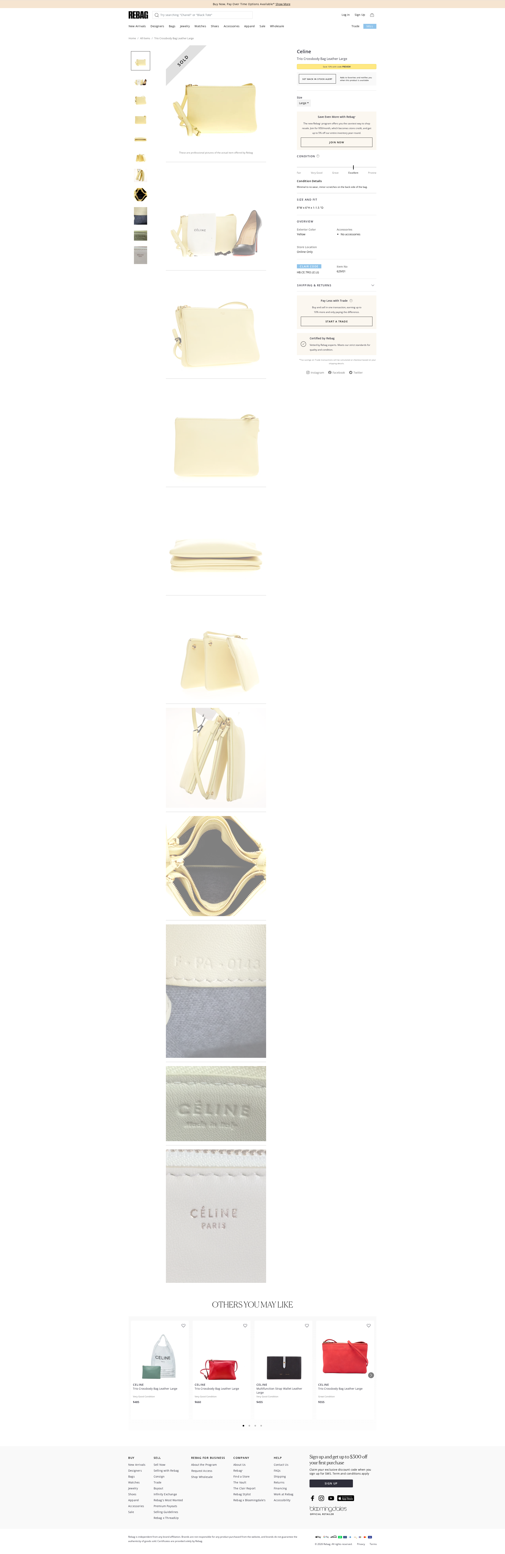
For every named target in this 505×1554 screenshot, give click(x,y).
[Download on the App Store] (345, 1498)
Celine (304, 51)
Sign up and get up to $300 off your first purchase (338, 1460)
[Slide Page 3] (255, 1426)
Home (132, 38)
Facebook (339, 372)
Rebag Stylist (242, 1494)
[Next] (371, 1375)
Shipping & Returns (314, 285)
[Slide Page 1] (244, 1426)
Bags (172, 26)
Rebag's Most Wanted (168, 1500)
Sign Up (360, 15)
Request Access (201, 1471)
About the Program (204, 1465)
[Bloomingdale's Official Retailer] (328, 1510)
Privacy (361, 1544)
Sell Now (160, 1465)
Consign (159, 1476)
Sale (262, 26)
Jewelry (185, 26)
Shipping (280, 1476)
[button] (216, 95)
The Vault (239, 1482)
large (302, 103)
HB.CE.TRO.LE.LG (308, 272)
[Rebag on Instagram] (321, 1498)
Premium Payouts (165, 1506)
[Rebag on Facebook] (313, 1498)
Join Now (336, 142)
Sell (370, 26)
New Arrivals (137, 26)
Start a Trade (336, 321)
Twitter (358, 372)
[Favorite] (183, 1326)
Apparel (249, 26)
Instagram (317, 372)
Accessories (231, 26)
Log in (346, 15)
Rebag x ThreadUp (166, 1518)
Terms (373, 1544)
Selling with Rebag (166, 1470)
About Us (239, 1465)
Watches (200, 26)
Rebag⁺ (238, 1470)
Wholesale (277, 26)
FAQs (277, 1470)
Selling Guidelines (166, 1512)
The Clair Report (244, 1488)
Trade (355, 26)
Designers (157, 26)
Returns (279, 1482)
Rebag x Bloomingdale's (249, 1500)
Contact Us (281, 1465)
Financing (280, 1488)
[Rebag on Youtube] (331, 1498)
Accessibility (282, 1500)
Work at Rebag (284, 1494)
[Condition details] (317, 155)
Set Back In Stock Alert (317, 79)
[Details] (351, 300)
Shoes (215, 26)
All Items (145, 38)
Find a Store (241, 1476)
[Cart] (372, 15)
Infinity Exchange (165, 1494)
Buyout (158, 1488)
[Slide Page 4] (261, 1426)
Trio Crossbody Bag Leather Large (322, 59)
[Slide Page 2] (250, 1426)
